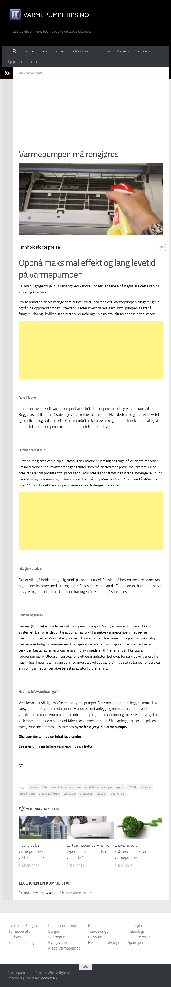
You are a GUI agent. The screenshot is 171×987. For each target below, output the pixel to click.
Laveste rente (139, 937)
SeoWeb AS (48, 978)
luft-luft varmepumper (98, 787)
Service (141, 51)
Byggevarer (57, 942)
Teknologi (136, 931)
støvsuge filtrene (49, 793)
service (123, 644)
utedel (96, 579)
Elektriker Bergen (22, 925)
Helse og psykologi (103, 942)
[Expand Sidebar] (7, 73)
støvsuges (86, 793)
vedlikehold (81, 286)
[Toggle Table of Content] (160, 247)
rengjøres (146, 787)
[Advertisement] (91, 116)
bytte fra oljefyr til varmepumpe (100, 727)
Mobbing (95, 925)
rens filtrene (27, 793)
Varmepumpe (33, 51)
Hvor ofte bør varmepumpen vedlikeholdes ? (31, 851)
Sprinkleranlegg (21, 942)
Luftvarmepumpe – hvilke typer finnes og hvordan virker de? (88, 851)
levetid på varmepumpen (66, 787)
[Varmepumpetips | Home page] (48, 14)
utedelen (102, 793)
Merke (121, 51)
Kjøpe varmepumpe (23, 61)
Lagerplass (137, 925)
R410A (132, 787)
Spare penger (139, 942)
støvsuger (70, 793)
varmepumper (63, 408)
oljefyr (120, 787)
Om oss (105, 51)
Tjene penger (99, 931)
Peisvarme (97, 937)
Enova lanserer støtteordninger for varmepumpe (130, 851)
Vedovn (14, 937)
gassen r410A (38, 787)
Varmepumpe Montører (71, 51)
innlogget (46, 893)
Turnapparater (20, 931)
